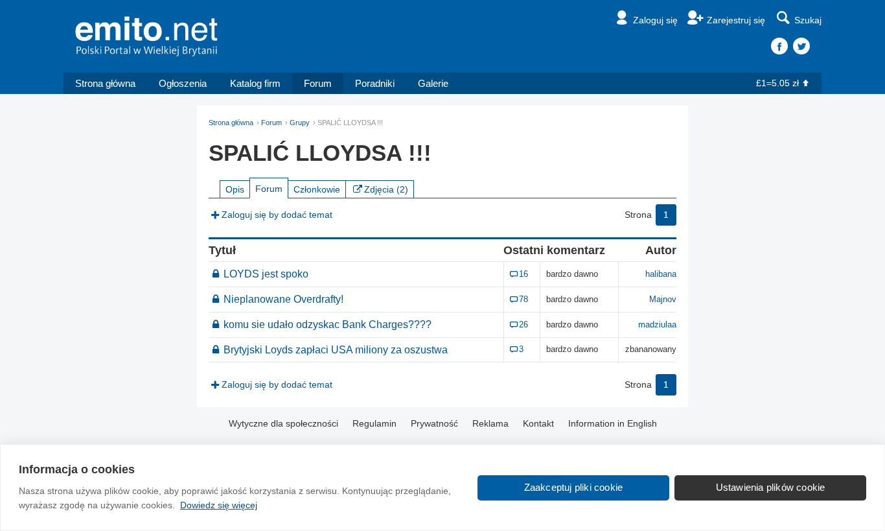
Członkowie (316, 189)
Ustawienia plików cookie (770, 487)
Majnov (662, 299)
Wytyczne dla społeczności (283, 423)
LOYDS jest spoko (266, 273)
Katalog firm (255, 83)
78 (523, 299)
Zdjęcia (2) (386, 189)
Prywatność (434, 423)
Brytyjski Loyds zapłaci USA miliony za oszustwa (336, 349)
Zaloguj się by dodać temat (277, 214)
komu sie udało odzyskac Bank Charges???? (327, 324)
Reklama (490, 423)
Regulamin (374, 423)
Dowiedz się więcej (218, 505)
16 (523, 274)
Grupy (300, 122)
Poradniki (375, 83)
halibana (660, 274)
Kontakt (538, 423)
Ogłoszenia (183, 83)
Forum (318, 83)
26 (523, 324)
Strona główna (105, 83)
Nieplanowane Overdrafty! (283, 299)
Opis (234, 189)
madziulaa (657, 324)
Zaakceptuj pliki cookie (573, 487)
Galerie (433, 83)
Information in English (612, 423)
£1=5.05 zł (777, 83)
